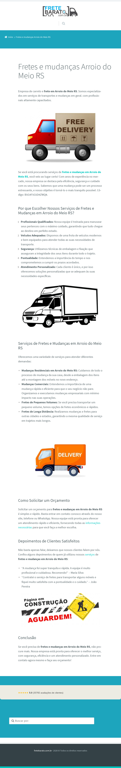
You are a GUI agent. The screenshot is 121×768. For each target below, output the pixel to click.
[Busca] (60, 20)
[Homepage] (60, 11)
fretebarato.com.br (43, 750)
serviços (90, 554)
